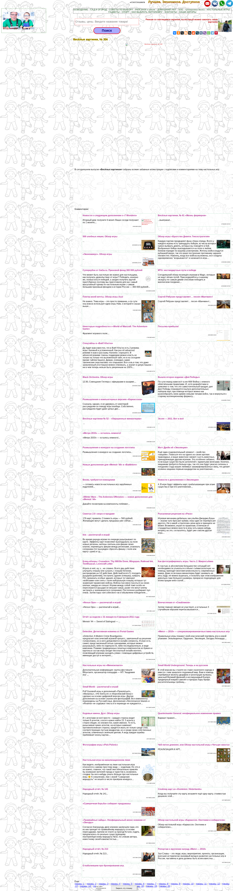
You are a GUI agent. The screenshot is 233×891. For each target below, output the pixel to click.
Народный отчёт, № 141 (95, 789)
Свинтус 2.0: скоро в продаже (99, 514)
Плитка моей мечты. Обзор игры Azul (103, 297)
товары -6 (139, 884)
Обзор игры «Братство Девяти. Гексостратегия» (184, 236)
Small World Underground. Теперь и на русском (183, 665)
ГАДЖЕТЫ (114, 12)
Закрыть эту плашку (124, 888)
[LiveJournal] (197, 33)
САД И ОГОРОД (98, 9)
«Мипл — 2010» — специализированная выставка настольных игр (194, 631)
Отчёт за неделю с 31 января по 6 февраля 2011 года (111, 617)
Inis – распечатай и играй (96, 535)
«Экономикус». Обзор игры (97, 254)
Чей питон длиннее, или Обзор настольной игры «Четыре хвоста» (194, 745)
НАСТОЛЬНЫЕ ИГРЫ (218, 9)
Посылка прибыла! (168, 326)
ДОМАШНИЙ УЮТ (166, 9)
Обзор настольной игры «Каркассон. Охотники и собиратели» (191, 820)
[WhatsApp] (208, 33)
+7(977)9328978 (137, 2)
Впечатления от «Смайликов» (174, 602)
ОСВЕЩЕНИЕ (80, 9)
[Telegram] (212, 33)
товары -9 (175, 884)
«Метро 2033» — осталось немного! (102, 433)
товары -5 (127, 884)
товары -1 (79, 884)
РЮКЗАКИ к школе (145, 9)
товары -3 (103, 884)
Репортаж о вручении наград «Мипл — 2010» (182, 849)
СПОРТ (125, 12)
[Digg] (189, 33)
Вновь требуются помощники (99, 480)
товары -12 (214, 884)
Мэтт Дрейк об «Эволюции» (173, 447)
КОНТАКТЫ (171, 12)
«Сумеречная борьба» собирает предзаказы (107, 803)
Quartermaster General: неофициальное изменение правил (189, 713)
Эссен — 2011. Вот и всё (171, 419)
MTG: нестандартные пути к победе (177, 270)
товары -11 (201, 884)
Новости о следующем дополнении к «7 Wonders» (110, 215)
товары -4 (115, 884)
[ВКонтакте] (174, 33)
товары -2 (91, 884)
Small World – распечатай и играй (100, 687)
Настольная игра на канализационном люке (106, 760)
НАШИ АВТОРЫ (187, 12)
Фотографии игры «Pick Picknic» (100, 745)
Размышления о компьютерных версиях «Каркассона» (112, 399)
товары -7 (151, 884)
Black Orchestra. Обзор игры (98, 377)
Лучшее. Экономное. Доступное (175, 2)
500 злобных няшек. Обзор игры (100, 236)
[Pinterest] (216, 33)
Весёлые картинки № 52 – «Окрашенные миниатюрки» (112, 419)
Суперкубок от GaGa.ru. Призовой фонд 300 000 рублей (112, 270)
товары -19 (151, 886)
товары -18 (138, 886)
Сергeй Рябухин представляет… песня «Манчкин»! (185, 297)
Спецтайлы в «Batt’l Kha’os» (98, 343)
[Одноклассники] (178, 33)
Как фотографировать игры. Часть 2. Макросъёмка (185, 561)
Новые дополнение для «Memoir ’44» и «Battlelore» (110, 465)
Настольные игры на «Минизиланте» (103, 665)
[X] (182, 33)
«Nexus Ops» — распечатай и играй (102, 602)
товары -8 (163, 884)
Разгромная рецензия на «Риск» (175, 514)
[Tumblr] (201, 33)
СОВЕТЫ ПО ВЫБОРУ (121, 9)
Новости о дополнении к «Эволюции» (178, 480)
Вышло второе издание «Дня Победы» (179, 377)
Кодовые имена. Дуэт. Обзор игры (101, 713)
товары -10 (188, 884)
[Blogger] (186, 33)
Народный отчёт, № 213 (95, 849)
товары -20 (164, 886)
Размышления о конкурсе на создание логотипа (109, 447)
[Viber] (204, 33)
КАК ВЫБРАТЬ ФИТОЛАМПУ (147, 12)
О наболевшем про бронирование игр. (103, 865)
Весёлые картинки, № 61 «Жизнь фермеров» (182, 215)
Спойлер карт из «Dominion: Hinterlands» (180, 789)
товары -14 (85, 886)
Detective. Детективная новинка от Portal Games (108, 631)
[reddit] (193, 33)
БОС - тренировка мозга (192, 9)
